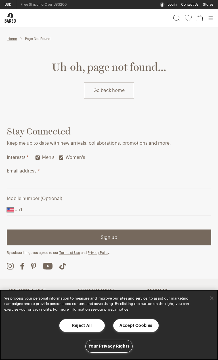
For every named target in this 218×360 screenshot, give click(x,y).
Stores (208, 4)
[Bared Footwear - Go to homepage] (10, 18)
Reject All (82, 325)
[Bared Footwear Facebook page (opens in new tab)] (22, 266)
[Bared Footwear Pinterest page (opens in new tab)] (33, 266)
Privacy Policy (98, 252)
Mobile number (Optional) (34, 198)
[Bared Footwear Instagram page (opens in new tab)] (10, 266)
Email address (23, 171)
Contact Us (189, 4)
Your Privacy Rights (109, 346)
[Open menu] (210, 18)
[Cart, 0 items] (199, 18)
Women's (75, 157)
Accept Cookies (136, 325)
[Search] (176, 18)
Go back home (109, 90)
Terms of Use (69, 252)
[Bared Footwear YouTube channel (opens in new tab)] (48, 266)
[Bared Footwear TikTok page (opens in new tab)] (62, 266)
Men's (48, 157)
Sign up (109, 237)
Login (172, 4)
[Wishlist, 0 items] (188, 18)
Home (12, 39)
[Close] (212, 298)
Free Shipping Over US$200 (44, 4)
